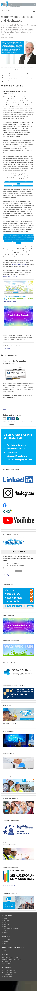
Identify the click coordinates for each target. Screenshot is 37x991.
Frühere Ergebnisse (8, 575)
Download (7, 348)
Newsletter (6, 924)
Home (5, 918)
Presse (5, 922)
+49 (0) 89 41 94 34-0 (9, 970)
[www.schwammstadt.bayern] (18, 290)
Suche (6, 926)
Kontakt (6, 932)
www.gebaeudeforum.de (9, 885)
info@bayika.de (8, 974)
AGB (5, 943)
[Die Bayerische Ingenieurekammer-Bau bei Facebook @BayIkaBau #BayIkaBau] (5, 505)
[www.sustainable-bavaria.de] (18, 316)
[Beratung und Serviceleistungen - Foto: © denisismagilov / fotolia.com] (18, 763)
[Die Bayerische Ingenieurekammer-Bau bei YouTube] (18, 520)
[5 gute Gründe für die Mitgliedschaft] (18, 447)
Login (5, 950)
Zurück (4, 409)
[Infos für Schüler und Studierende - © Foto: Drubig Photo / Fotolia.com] (18, 807)
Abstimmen (18, 571)
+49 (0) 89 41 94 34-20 (10, 972)
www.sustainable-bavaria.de (10, 276)
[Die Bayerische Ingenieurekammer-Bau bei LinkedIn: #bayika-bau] (18, 479)
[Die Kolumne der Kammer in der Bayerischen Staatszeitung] (15, 374)
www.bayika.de (8, 976)
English (6, 930)
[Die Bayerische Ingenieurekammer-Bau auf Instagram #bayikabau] (18, 493)
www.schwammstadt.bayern (19, 264)
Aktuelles (6, 920)
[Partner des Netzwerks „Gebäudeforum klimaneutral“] (18, 876)
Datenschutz (12, 424)
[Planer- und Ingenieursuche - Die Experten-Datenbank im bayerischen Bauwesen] (18, 785)
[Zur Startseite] (11, 4)
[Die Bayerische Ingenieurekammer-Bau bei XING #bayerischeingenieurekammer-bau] (7, 511)
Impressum (7, 939)
